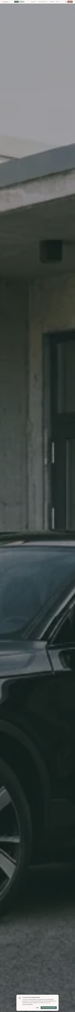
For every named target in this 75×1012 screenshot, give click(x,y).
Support (70, 1)
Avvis (37, 1007)
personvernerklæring (27, 1004)
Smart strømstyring (42, 1)
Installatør (21, 1)
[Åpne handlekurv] (66, 2)
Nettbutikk (52, 1)
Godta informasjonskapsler (49, 1007)
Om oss (57, 1)
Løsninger (33, 1)
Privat (16, 1)
